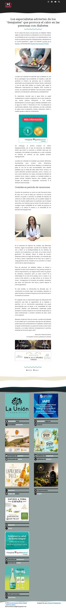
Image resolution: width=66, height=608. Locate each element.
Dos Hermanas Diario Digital (18, 603)
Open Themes (48, 603)
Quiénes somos (10, 604)
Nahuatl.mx (57, 603)
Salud (36, 370)
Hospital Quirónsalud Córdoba (39, 44)
